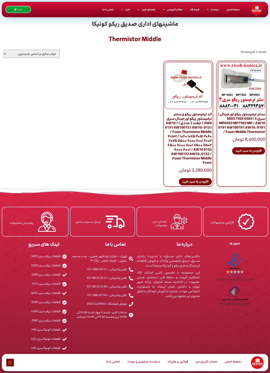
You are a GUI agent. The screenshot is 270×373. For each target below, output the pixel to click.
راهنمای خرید (148, 9)
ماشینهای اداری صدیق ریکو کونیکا (135, 23)
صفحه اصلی (233, 9)
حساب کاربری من (206, 361)
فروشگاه (194, 9)
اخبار (127, 9)
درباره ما (215, 9)
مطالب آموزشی (175, 9)
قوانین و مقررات (178, 361)
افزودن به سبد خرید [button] (248, 151)
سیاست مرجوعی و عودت (143, 361)
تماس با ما (108, 9)
